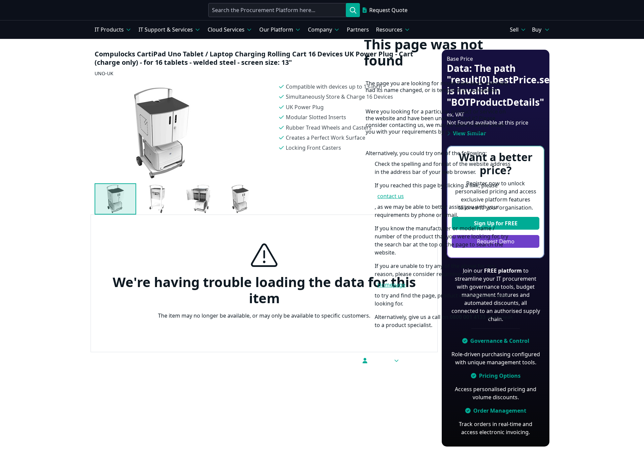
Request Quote (388, 10)
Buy (536, 29)
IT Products (109, 29)
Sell (514, 29)
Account (380, 360)
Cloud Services (226, 29)
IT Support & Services (166, 29)
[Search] (353, 10)
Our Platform (276, 29)
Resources (389, 29)
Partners (358, 29)
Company (320, 29)
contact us (390, 196)
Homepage (391, 284)
